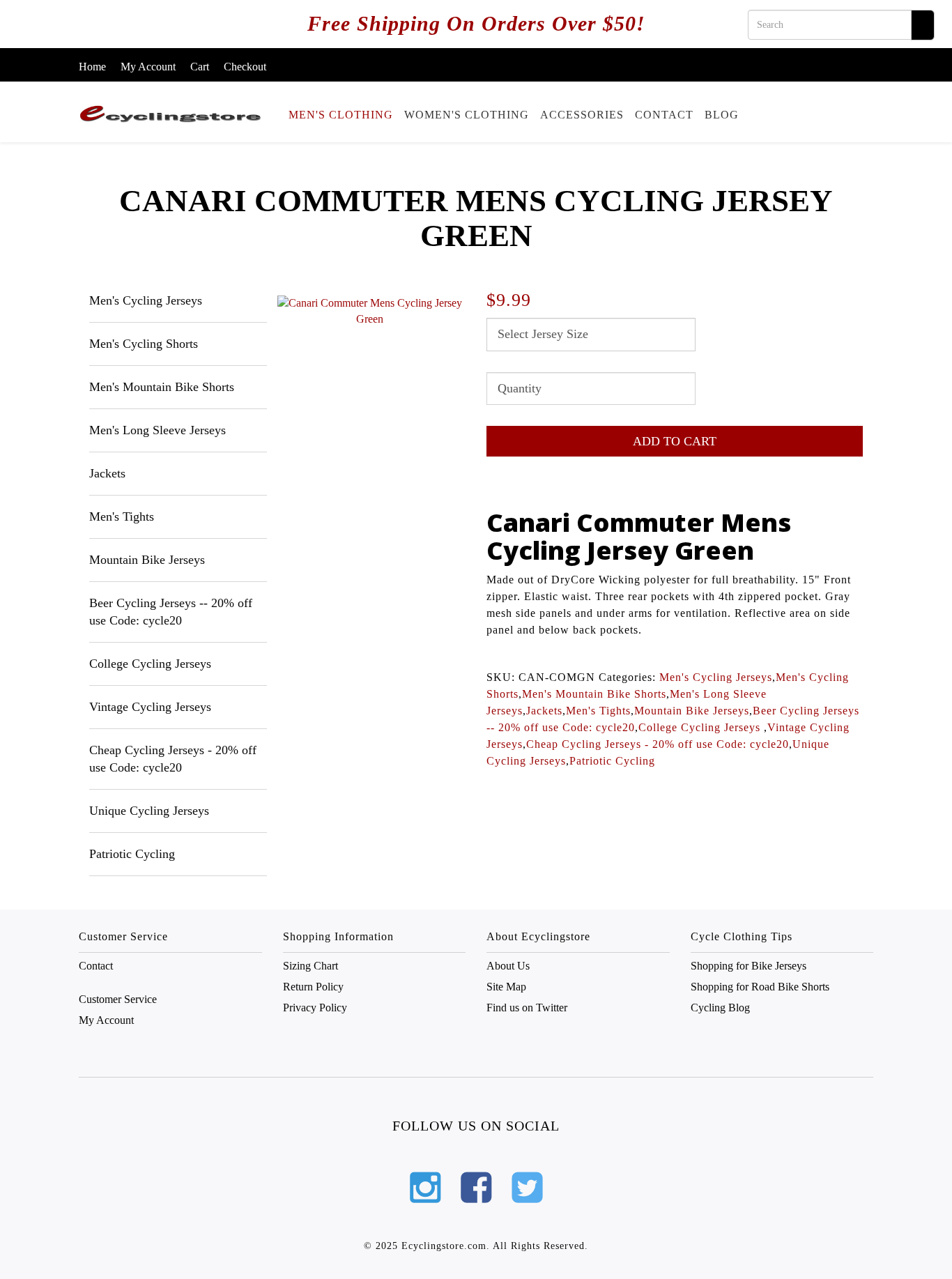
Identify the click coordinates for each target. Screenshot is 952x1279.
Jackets (107, 473)
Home (92, 66)
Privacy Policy (315, 1007)
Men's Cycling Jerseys (145, 300)
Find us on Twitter (526, 1007)
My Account (148, 66)
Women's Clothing (466, 115)
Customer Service (118, 999)
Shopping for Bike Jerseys (748, 966)
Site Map (506, 987)
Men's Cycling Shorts (143, 344)
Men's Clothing (341, 115)
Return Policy (313, 987)
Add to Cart (674, 441)
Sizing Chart (310, 966)
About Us (508, 966)
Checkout (245, 66)
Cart (199, 66)
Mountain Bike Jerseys (147, 560)
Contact (664, 115)
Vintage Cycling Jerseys (150, 707)
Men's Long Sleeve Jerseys (157, 430)
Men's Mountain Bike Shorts (161, 387)
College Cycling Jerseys (150, 664)
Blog (722, 115)
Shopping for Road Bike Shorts (760, 987)
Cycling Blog (720, 1007)
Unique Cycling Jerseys (149, 811)
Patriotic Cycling (132, 854)
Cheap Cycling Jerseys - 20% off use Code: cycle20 (657, 744)
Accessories (582, 115)
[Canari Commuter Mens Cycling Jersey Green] (370, 311)
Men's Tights (121, 516)
